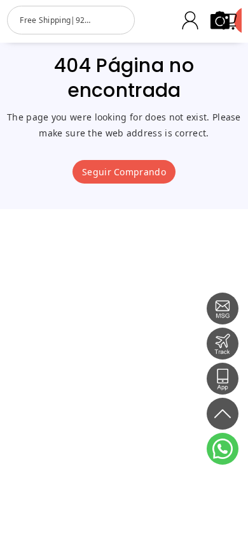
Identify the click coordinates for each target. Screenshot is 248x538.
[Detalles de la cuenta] (190, 20)
